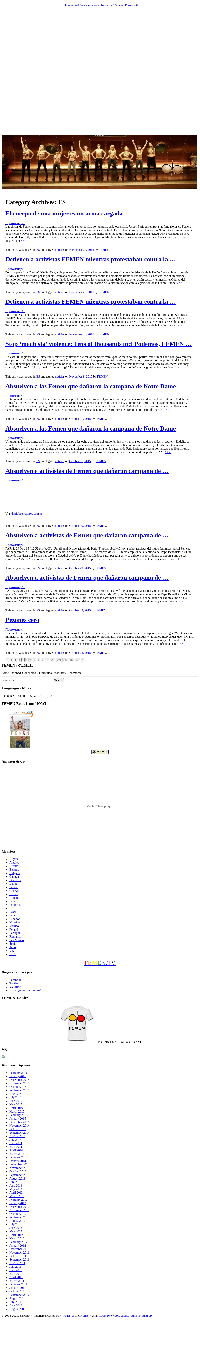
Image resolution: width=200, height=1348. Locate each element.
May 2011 (15, 1273)
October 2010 (17, 1291)
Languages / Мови (13, 695)
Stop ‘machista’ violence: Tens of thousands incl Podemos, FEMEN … (98, 343)
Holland (14, 897)
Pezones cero (22, 619)
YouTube (15, 987)
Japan (12, 915)
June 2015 (15, 1101)
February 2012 (18, 1242)
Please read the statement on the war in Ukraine (94, 5)
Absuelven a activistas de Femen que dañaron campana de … (87, 470)
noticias (59, 249)
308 (59, 659)
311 (77, 659)
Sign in (135, 1315)
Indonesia (15, 904)
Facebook (15, 979)
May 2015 (15, 1104)
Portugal (14, 933)
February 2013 (18, 1199)
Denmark (15, 880)
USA (12, 954)
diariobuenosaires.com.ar (26, 513)
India (12, 901)
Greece (13, 894)
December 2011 (19, 1249)
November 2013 (19, 1168)
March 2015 (16, 1111)
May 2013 (15, 1189)
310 (71, 659)
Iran (11, 908)
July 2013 (15, 1182)
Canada (14, 876)
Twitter (13, 983)
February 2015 (18, 1115)
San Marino (16, 940)
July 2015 (15, 1097)
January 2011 (17, 1287)
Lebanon (14, 919)
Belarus (14, 869)
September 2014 (19, 1132)
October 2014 (17, 1129)
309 (65, 659)
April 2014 (16, 1150)
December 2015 (19, 1079)
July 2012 (15, 1224)
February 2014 (18, 1157)
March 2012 (16, 1238)
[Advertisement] (100, 1333)
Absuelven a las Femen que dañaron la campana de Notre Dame (90, 386)
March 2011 (16, 1280)
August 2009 (17, 1309)
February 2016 (18, 1072)
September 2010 (19, 1294)
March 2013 (16, 1196)
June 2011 (15, 1270)
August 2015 (17, 1093)
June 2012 (15, 1227)
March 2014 (16, 1153)
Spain (12, 943)
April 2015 (16, 1108)
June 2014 (15, 1143)
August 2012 (17, 1220)
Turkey (13, 947)
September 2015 (19, 1090)
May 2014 (15, 1146)
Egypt (13, 883)
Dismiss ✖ (131, 5)
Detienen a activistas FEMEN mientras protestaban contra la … (90, 259)
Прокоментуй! (15, 223)
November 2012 (19, 1210)
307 (52, 659)
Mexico (14, 926)
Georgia (14, 890)
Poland (13, 929)
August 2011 (17, 1263)
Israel (12, 911)
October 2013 (17, 1171)
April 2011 (16, 1277)
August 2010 (17, 1298)
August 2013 (17, 1178)
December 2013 (19, 1164)
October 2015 (17, 1086)
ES (38, 249)
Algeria (14, 859)
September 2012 (19, 1217)
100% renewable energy (114, 1315)
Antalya (14, 862)
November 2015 (19, 1083)
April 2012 (16, 1235)
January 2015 (17, 1118)
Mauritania (16, 922)
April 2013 (16, 1192)
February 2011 (18, 1284)
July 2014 (15, 1139)
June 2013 (15, 1185)
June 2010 (15, 1305)
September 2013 (19, 1175)
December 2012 (19, 1206)
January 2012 (17, 1245)
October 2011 (17, 1256)
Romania (15, 936)
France (13, 887)
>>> (23, 240)
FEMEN (104, 249)
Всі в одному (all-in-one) (25, 990)
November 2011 (19, 1252)
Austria (13, 866)
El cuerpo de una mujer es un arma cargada (64, 213)
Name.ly (85, 1315)
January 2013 (17, 1203)
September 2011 (19, 1259)
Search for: (8, 680)
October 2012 (17, 1213)
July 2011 (15, 1266)
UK (11, 950)
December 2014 (19, 1122)
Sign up (147, 1315)
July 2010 (15, 1302)
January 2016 (17, 1076)
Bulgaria (14, 873)
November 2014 (19, 1125)
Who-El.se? (67, 1315)
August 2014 (17, 1136)
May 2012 (15, 1231)
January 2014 (17, 1160)
